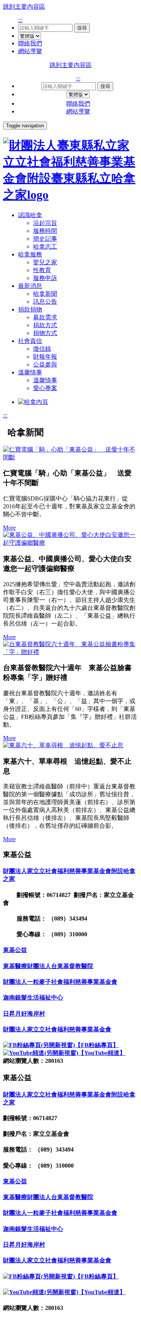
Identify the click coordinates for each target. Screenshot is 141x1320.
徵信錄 (42, 349)
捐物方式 (45, 333)
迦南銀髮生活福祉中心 (33, 997)
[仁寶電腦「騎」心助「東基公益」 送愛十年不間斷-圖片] (70, 454)
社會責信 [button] (30, 341)
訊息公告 (45, 301)
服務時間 (45, 231)
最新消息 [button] (30, 286)
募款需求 (45, 317)
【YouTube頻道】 (102, 1053)
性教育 (42, 270)
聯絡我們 (30, 43)
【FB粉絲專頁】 (97, 1045)
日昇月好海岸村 (24, 1013)
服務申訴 (45, 278)
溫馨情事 (45, 380)
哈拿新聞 (45, 294)
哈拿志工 (45, 246)
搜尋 (82, 28)
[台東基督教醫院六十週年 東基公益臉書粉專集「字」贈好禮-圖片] (70, 648)
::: (20, 20)
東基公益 (15, 950)
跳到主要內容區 (24, 6)
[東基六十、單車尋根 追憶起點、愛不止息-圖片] (70, 745)
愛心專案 (45, 388)
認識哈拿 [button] (30, 215)
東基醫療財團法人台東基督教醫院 (48, 966)
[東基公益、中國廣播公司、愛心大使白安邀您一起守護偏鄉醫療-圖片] (70, 539)
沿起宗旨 (45, 223)
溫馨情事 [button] (30, 372)
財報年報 (45, 356)
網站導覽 (30, 51)
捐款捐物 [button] (30, 309)
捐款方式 (45, 325)
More (9, 527)
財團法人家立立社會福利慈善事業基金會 (57, 1029)
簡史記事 (45, 238)
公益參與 (45, 364)
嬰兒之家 (45, 262)
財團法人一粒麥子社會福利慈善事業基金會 (60, 982)
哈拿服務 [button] (30, 254)
